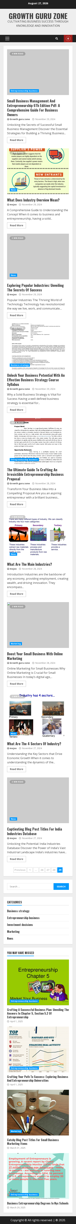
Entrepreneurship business (24, 91)
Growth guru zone (38, 16)
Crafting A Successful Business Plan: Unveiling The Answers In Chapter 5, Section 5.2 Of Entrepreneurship (38, 982)
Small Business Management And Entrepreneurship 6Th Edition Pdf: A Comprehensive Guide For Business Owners (38, 72)
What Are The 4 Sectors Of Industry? (38, 715)
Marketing (16, 643)
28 (53, 870)
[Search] (56, 38)
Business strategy (20, 365)
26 (41, 870)
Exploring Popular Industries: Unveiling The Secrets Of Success (38, 256)
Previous (19, 870)
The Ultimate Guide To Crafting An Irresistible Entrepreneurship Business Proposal (38, 441)
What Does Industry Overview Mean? (38, 171)
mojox (13, 204)
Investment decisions (20, 925)
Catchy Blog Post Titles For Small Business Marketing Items (38, 1112)
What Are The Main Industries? (38, 535)
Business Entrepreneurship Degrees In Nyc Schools (38, 1176)
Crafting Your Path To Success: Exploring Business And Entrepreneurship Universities (38, 1049)
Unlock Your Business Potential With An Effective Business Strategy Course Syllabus (38, 346)
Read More (16, 140)
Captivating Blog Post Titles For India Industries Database (38, 800)
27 (47, 870)
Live (68, 38)
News (13, 190)
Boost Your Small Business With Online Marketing (38, 625)
